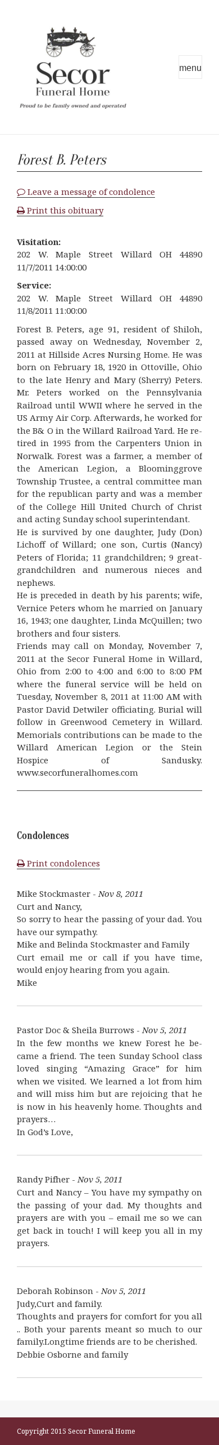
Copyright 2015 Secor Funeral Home (76, 1431)
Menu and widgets (190, 67)
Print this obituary (64, 210)
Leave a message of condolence (90, 191)
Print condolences (62, 863)
